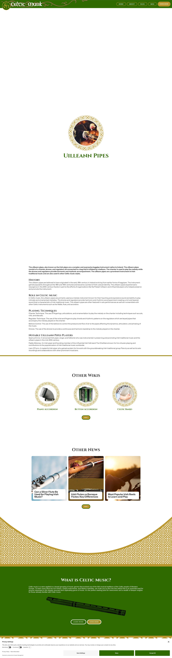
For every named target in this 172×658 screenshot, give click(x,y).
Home (121, 4)
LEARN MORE (78, 622)
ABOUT (132, 4)
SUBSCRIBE (94, 622)
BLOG (142, 4)
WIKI (152, 4)
